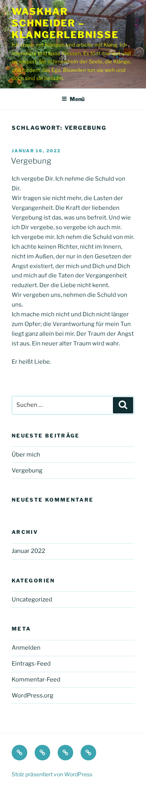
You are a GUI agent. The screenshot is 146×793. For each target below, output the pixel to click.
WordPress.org (32, 695)
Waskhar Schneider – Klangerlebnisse (65, 23)
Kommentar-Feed (36, 679)
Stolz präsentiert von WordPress (52, 774)
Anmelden (26, 647)
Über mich (26, 454)
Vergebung (31, 161)
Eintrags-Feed (31, 663)
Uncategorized (32, 599)
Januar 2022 (28, 550)
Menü (77, 99)
